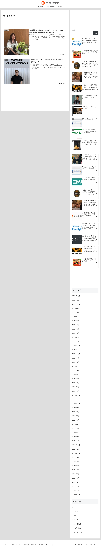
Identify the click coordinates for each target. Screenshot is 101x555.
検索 (73, 30)
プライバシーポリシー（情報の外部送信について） (24, 544)
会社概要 (41, 544)
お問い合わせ (48, 544)
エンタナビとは (6, 544)
